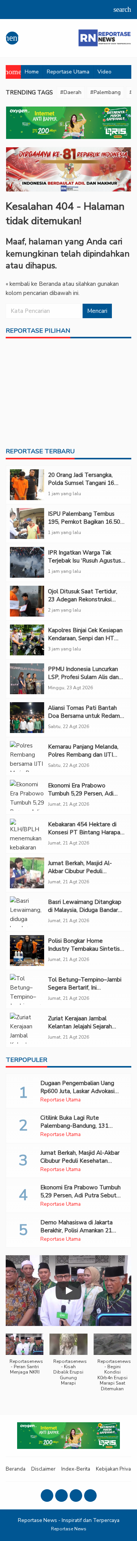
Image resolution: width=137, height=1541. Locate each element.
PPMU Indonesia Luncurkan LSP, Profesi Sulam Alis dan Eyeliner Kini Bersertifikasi (83, 677)
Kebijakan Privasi (115, 1468)
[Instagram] (61, 1495)
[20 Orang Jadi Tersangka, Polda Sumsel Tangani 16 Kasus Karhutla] (27, 484)
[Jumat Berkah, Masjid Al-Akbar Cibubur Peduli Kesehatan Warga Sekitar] (27, 872)
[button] (24, 1358)
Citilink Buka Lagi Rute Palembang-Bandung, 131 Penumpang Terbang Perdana (79, 1126)
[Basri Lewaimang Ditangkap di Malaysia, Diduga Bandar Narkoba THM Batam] (27, 911)
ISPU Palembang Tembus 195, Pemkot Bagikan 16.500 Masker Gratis (86, 522)
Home (32, 71)
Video (104, 71)
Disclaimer (43, 1468)
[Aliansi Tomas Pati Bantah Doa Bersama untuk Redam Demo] (27, 717)
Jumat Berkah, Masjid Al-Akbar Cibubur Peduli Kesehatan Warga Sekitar (81, 871)
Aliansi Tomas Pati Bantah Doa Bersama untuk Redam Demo (84, 716)
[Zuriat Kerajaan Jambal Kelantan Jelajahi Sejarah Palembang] (27, 1028)
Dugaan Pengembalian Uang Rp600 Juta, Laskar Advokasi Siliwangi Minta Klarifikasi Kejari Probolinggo (80, 1095)
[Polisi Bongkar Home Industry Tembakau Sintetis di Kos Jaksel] (27, 950)
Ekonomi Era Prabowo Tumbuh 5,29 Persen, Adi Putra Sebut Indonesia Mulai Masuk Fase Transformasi (84, 797)
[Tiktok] (90, 1495)
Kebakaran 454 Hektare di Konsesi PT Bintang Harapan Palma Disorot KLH (85, 832)
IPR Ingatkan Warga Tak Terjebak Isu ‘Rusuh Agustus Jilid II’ (84, 560)
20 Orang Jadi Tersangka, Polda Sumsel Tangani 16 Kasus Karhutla (81, 483)
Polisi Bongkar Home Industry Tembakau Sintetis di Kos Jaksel (84, 949)
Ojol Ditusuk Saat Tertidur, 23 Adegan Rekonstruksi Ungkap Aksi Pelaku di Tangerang (82, 603)
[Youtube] (76, 1495)
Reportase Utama (68, 71)
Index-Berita (75, 1468)
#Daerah (70, 92)
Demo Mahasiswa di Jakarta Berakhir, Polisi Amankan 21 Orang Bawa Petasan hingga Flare (77, 1234)
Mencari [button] (97, 311)
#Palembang (105, 92)
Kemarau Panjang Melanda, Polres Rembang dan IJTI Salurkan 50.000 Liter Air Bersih (83, 758)
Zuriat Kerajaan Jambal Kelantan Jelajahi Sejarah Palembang (80, 1026)
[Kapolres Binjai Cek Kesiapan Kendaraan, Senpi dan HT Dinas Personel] (27, 640)
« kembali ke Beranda (33, 284)
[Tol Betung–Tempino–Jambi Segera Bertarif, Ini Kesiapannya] (27, 989)
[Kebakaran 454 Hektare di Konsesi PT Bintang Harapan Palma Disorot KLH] (27, 834)
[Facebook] (47, 1495)
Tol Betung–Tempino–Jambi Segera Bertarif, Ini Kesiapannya (84, 987)
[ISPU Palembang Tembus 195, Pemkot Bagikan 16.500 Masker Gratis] (27, 523)
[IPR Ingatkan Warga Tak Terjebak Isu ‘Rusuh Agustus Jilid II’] (27, 562)
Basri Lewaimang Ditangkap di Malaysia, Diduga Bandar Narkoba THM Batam (84, 910)
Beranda (15, 1468)
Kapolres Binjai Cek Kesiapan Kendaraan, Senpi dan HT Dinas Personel (85, 638)
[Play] (68, 1290)
